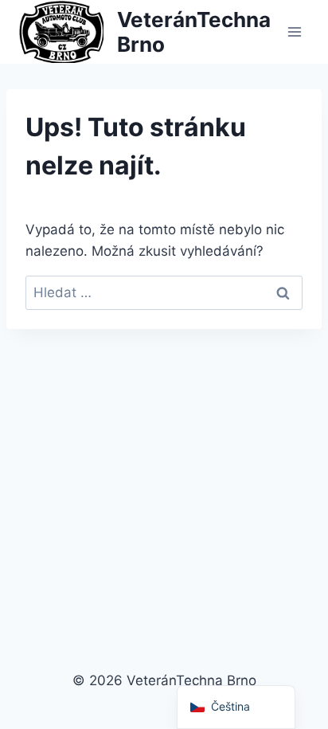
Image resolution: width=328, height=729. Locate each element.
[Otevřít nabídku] (294, 31)
